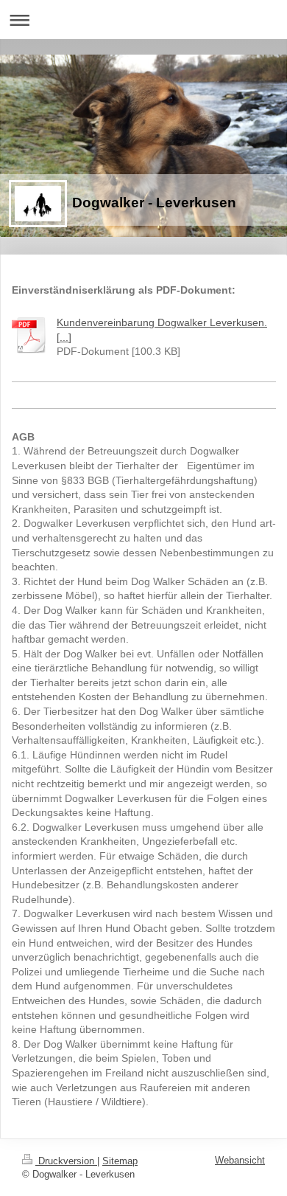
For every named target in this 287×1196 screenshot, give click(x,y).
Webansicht (240, 1160)
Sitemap (120, 1160)
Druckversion (66, 1160)
